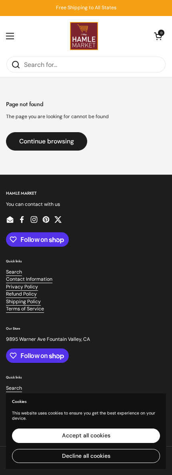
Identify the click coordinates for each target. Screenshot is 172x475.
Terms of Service (25, 309)
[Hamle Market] (84, 36)
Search (14, 272)
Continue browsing (46, 141)
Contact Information (29, 279)
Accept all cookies (86, 435)
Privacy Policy (22, 287)
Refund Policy (21, 294)
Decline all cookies (86, 455)
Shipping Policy (23, 301)
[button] (158, 36)
